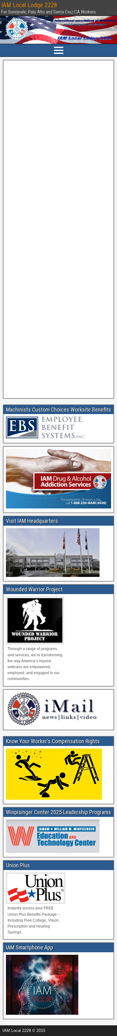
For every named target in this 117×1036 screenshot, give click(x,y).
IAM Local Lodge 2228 (29, 5)
